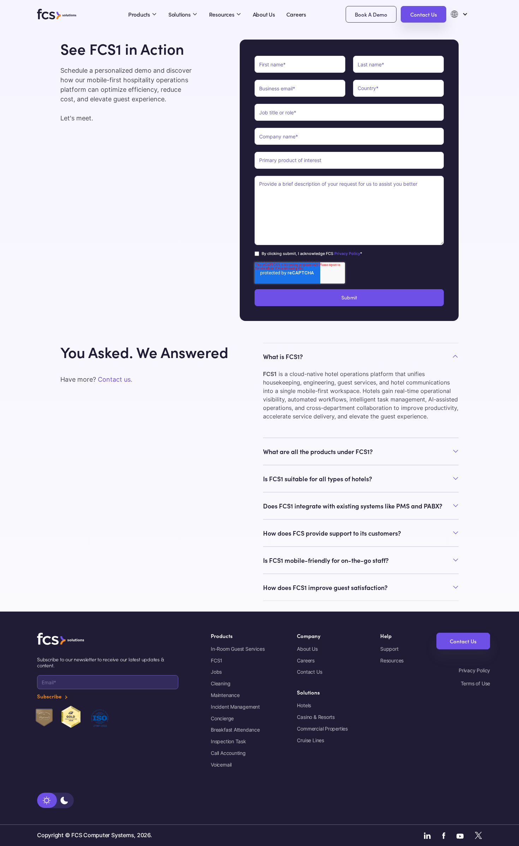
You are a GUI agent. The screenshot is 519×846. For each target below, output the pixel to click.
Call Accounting (228, 753)
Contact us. (115, 379)
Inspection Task (228, 741)
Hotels (304, 705)
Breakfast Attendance (235, 730)
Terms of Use (475, 683)
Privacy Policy (346, 253)
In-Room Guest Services (237, 649)
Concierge (222, 718)
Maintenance (225, 695)
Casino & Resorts (316, 717)
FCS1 (216, 660)
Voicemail (221, 765)
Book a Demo (371, 14)
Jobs (216, 672)
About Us (264, 14)
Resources (392, 660)
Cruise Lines (310, 740)
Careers (296, 14)
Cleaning (220, 683)
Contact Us (423, 14)
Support (389, 649)
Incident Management (235, 707)
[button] (464, 14)
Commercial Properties (322, 729)
